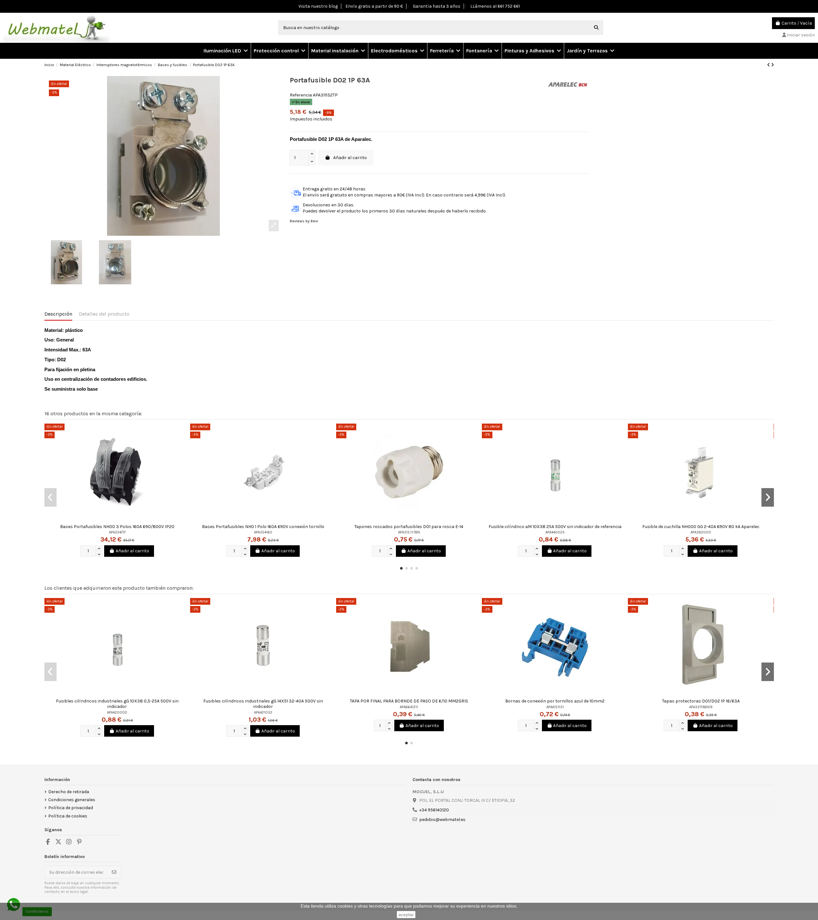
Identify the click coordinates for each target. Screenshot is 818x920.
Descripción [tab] (58, 314)
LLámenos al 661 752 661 (495, 6)
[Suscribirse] (114, 872)
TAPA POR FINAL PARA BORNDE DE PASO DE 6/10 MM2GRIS (409, 701)
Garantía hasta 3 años (436, 6)
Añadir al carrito (350, 157)
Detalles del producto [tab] (104, 314)
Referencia (301, 95)
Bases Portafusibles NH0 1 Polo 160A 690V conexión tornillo (263, 526)
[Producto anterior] (769, 65)
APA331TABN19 (701, 707)
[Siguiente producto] (772, 65)
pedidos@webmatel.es (442, 819)
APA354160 (263, 532)
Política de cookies (67, 816)
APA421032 (263, 712)
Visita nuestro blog (318, 6)
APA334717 (117, 532)
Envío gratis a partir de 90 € (374, 6)
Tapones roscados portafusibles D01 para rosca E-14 (408, 526)
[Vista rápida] (185, 433)
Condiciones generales (71, 799)
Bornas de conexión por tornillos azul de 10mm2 (555, 701)
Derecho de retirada (68, 791)
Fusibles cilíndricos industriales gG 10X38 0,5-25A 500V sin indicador (117, 703)
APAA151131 (555, 707)
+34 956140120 (434, 810)
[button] (279, 51)
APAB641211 (409, 707)
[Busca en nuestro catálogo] (596, 27)
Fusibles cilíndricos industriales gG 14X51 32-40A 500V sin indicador (263, 703)
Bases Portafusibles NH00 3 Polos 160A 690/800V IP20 (117, 526)
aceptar (406, 914)
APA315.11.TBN (409, 532)
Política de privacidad (70, 807)
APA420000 (117, 712)
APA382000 (701, 532)
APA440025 (555, 532)
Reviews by (304, 221)
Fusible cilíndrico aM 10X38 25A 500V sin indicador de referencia (555, 526)
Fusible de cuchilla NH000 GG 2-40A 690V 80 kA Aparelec (701, 526)
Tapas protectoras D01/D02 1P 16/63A (701, 701)
